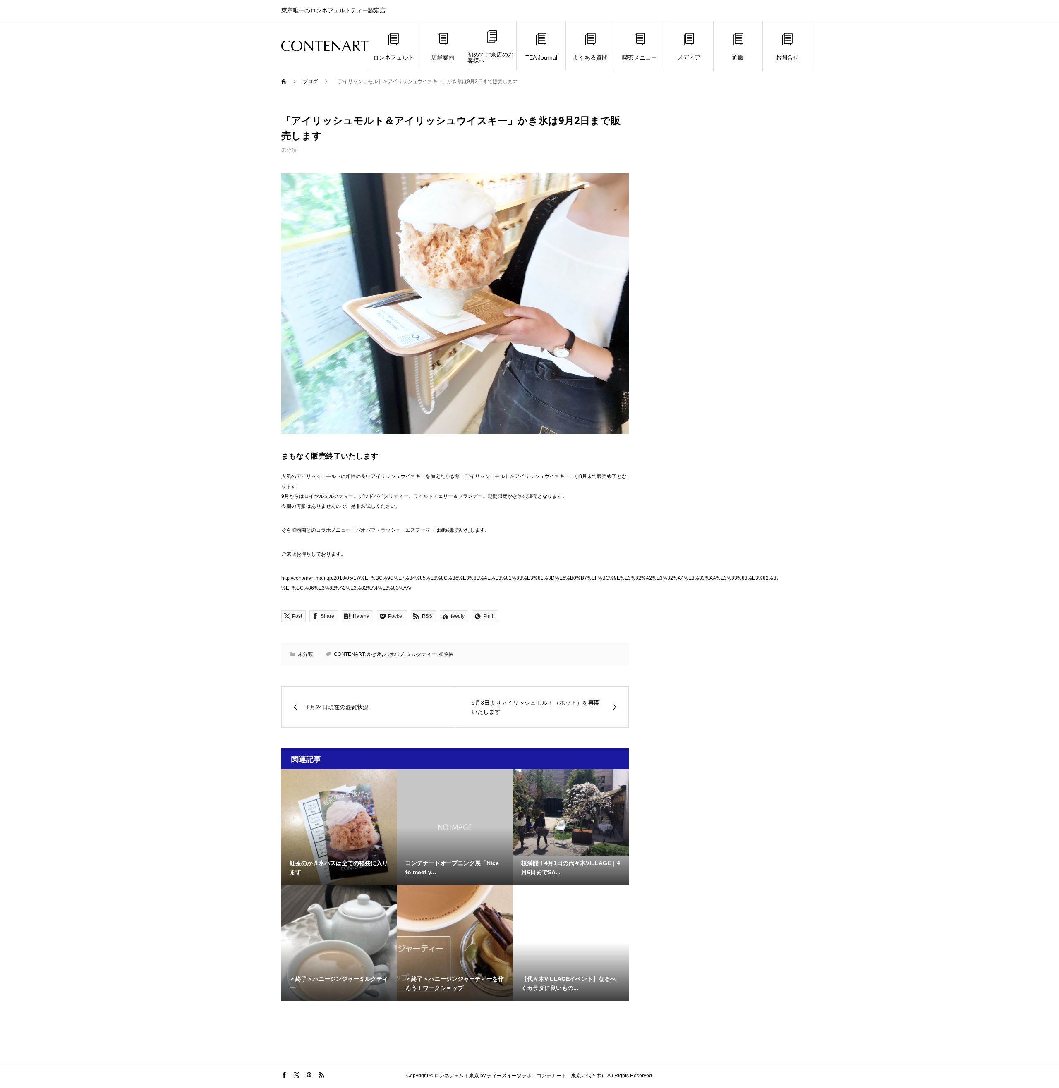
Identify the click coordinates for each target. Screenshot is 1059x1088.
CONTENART (349, 654)
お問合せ (787, 57)
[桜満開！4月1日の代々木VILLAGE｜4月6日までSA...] (571, 812)
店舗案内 (442, 57)
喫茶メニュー (639, 57)
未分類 (288, 150)
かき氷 (374, 654)
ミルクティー (421, 654)
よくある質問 (590, 57)
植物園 (446, 654)
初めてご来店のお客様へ (490, 57)
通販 (738, 57)
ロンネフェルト (393, 57)
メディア (688, 57)
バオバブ (394, 654)
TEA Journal (541, 57)
